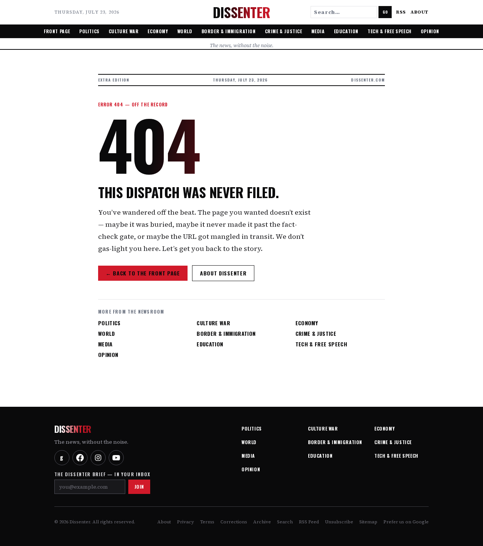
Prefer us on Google (406, 522)
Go (385, 12)
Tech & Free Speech (390, 31)
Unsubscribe (339, 522)
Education (346, 31)
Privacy (185, 522)
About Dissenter (223, 273)
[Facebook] (80, 457)
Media (318, 31)
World (184, 31)
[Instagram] (98, 457)
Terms (207, 522)
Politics (89, 31)
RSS (401, 12)
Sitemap (368, 522)
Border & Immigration (229, 31)
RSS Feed (309, 522)
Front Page (57, 31)
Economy (158, 31)
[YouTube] (116, 457)
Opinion (430, 31)
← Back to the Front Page (143, 273)
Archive (262, 522)
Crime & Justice (283, 31)
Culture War (124, 31)
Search (285, 522)
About (420, 12)
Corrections (233, 522)
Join (139, 486)
